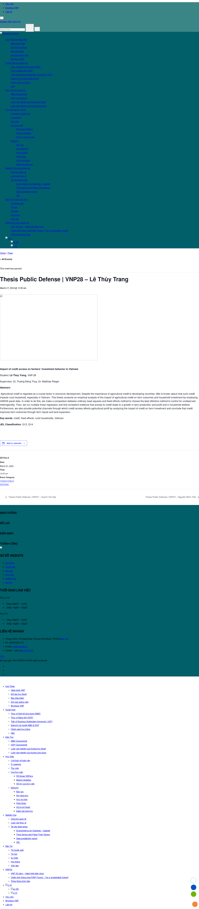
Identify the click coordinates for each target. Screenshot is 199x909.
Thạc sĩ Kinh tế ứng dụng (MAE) (25, 67)
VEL (18, 195)
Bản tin (8, 582)
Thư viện (9, 4)
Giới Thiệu (16, 39)
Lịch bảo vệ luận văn (20, 113)
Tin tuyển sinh (17, 203)
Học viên (9, 574)
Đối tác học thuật (19, 47)
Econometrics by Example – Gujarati (33, 184)
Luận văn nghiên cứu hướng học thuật (28, 102)
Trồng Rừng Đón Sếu (20, 234)
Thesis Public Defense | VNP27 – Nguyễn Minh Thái (170, 496)
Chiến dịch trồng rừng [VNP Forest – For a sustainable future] (39, 230)
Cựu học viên (17, 125)
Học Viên (15, 110)
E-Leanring (16, 117)
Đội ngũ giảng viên (19, 55)
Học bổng (15, 215)
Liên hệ (8, 12)
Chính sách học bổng (20, 82)
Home (3, 253)
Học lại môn (21, 152)
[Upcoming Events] (9, 33)
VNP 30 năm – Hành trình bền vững (27, 226)
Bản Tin (16, 199)
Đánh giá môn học (24, 164)
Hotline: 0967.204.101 (10, 21)
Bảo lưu (20, 145)
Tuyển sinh (10, 567)
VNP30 (17, 223)
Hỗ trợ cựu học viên (25, 137)
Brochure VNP (12, 8)
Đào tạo (9, 571)
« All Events (6, 259)
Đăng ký (15, 141)
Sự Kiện (14, 211)
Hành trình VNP (18, 43)
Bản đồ (64, 639)
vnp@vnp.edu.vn (19, 646)
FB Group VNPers (24, 129)
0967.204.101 (25, 650)
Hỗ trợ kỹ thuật (23, 160)
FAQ (13, 86)
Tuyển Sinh (16, 63)
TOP (2, 656)
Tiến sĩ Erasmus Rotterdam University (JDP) (31, 74)
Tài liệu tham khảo (19, 180)
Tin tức (14, 207)
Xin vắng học (22, 149)
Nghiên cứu (10, 578)
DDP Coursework (19, 98)
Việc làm (15, 219)
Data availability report (26, 191)
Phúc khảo (21, 156)
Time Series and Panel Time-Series (33, 188)
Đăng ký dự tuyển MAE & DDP (25, 78)
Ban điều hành (17, 51)
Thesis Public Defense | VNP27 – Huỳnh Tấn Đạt (32, 496)
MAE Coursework (19, 94)
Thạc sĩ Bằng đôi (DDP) (22, 71)
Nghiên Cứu (17, 168)
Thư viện (15, 121)
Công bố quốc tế (18, 172)
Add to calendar (14, 443)
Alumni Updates (23, 133)
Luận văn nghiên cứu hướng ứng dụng (28, 106)
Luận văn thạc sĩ (18, 176)
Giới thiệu (9, 563)
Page (10, 253)
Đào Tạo (15, 90)
